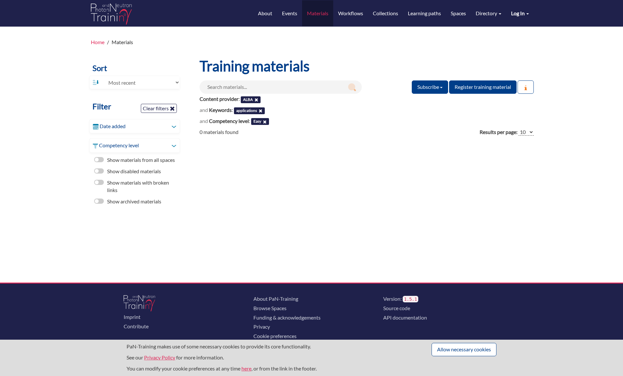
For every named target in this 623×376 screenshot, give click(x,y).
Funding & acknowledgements (287, 317)
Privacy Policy (159, 357)
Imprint (132, 317)
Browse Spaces (270, 308)
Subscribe (428, 87)
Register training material (483, 87)
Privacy (261, 326)
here (246, 368)
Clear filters (156, 108)
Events (289, 13)
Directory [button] (487, 13)
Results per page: (499, 132)
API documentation (405, 317)
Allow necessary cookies (464, 349)
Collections (385, 13)
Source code (396, 308)
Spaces (458, 13)
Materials (317, 13)
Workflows (350, 13)
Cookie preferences (275, 336)
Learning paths (424, 13)
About (265, 13)
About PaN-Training (275, 299)
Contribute (136, 326)
